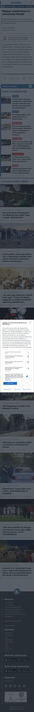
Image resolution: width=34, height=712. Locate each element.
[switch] (27, 356)
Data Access (17, 389)
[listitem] (17, 352)
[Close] (30, 322)
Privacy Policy (26, 389)
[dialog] (17, 356)
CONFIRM (10, 383)
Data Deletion (7, 389)
